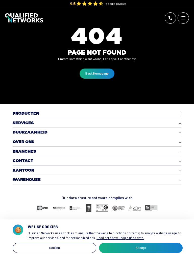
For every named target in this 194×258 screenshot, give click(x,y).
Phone (170, 18)
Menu (183, 18)
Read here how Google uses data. (120, 238)
